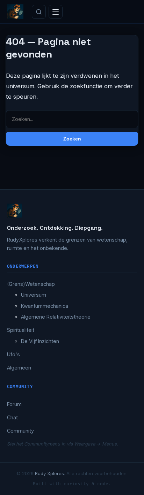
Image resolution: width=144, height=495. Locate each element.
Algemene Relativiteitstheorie (56, 317)
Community (20, 431)
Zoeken (72, 139)
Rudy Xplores (49, 473)
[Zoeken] (39, 12)
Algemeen (19, 368)
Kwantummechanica (44, 306)
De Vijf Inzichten (40, 341)
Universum (33, 295)
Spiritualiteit (20, 330)
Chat (12, 417)
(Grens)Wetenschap (31, 284)
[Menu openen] (56, 12)
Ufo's (13, 354)
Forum (14, 404)
